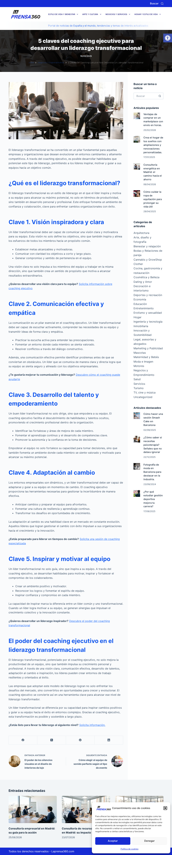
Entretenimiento (144, 308)
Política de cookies (129, 849)
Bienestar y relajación (147, 246)
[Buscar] (162, 3)
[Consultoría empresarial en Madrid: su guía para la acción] (33, 809)
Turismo (139, 388)
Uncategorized (143, 397)
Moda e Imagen (143, 361)
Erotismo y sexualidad (148, 312)
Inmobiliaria (141, 326)
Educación (140, 304)
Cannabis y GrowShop (148, 259)
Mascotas (140, 352)
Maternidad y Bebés (146, 357)
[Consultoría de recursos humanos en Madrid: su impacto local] (86, 809)
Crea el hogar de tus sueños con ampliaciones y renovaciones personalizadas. (153, 145)
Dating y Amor (143, 281)
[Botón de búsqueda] (160, 96)
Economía (140, 299)
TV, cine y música (145, 392)
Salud (137, 379)
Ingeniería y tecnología (148, 321)
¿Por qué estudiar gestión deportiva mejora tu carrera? (153, 499)
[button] (167, 38)
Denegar (149, 840)
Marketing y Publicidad (148, 348)
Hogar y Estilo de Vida (146, 14)
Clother (138, 264)
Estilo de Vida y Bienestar (61, 14)
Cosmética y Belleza (146, 277)
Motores (139, 366)
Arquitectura (141, 233)
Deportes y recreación (148, 295)
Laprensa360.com (62, 851)
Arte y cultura (90, 14)
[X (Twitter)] (51, 740)
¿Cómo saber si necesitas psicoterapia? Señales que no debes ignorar (152, 445)
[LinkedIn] (109, 740)
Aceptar (113, 840)
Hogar (137, 317)
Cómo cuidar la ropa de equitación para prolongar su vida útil (152, 199)
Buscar (154, 3)
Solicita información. (92, 725)
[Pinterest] (80, 740)
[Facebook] (23, 740)
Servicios (139, 383)
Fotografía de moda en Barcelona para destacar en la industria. (152, 472)
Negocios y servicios (116, 14)
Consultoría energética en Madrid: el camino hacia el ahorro (152, 172)
